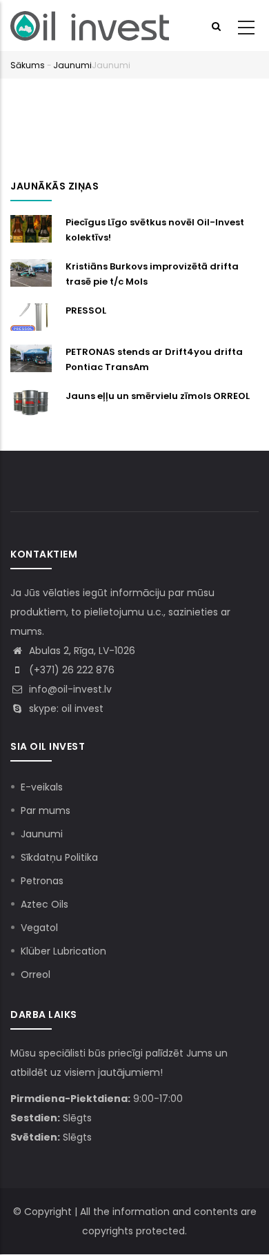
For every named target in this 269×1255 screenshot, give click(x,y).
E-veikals (42, 787)
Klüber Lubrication (63, 951)
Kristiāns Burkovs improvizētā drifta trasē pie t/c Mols (152, 274)
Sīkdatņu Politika (59, 857)
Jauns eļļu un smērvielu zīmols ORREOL (158, 395)
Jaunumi (72, 65)
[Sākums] (89, 26)
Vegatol (39, 928)
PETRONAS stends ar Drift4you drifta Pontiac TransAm (154, 359)
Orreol (35, 974)
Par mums (45, 810)
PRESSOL (86, 310)
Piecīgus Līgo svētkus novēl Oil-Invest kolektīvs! (155, 230)
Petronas (42, 881)
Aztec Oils (44, 904)
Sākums (27, 65)
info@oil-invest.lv (69, 689)
